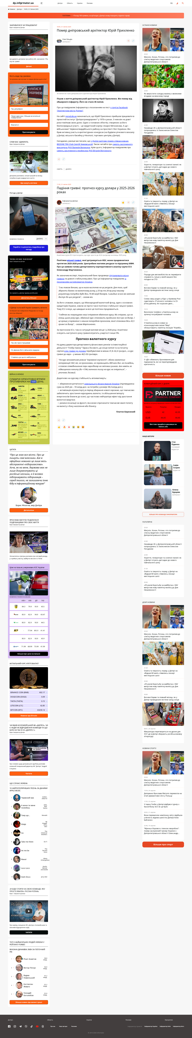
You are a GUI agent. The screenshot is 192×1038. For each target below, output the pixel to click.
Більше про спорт (163, 844)
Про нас (52, 1026)
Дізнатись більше (28, 298)
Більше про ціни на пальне (29, 654)
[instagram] (15, 1026)
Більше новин (163, 375)
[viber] (26, 1026)
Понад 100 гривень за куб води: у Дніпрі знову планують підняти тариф (102, 15)
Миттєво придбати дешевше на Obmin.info (163, 425)
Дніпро (60, 3)
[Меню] (41, 3)
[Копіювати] (133, 41)
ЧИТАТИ (29, 932)
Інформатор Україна (150, 1026)
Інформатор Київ (165, 1026)
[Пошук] (183, 3)
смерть (59, 169)
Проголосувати (28, 132)
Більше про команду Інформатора (163, 514)
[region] (29, 244)
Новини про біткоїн (29, 715)
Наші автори (63, 1026)
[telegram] (20, 1026)
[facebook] (9, 1026)
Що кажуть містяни (28, 183)
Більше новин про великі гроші (29, 1002)
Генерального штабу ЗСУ (32, 441)
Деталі (29, 66)
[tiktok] (31, 1026)
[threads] (43, 1026)
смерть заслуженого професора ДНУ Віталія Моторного (84, 150)
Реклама (89, 3)
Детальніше (29, 510)
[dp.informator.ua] (23, 3)
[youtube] (37, 1026)
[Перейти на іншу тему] (177, 3)
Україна (79, 3)
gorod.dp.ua (71, 116)
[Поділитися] (128, 41)
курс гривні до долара (75, 351)
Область (70, 3)
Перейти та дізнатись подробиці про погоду (28, 248)
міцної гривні (74, 260)
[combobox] (42, 239)
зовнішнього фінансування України (102, 383)
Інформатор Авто (178, 1026)
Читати (29, 773)
